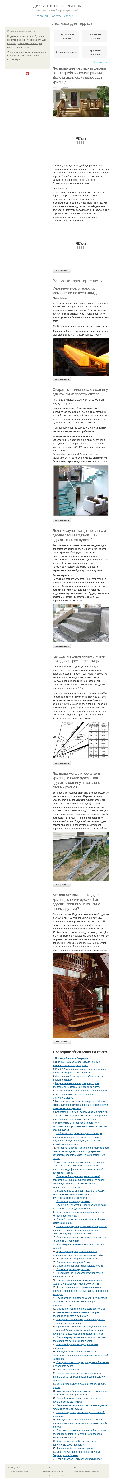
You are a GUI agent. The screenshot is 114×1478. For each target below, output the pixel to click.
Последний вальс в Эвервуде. (71, 1058)
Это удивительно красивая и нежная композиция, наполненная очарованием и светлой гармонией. (80, 1355)
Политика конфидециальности (52, 1471)
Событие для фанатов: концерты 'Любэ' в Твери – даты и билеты (77, 1453)
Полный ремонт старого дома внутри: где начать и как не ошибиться (77, 1399)
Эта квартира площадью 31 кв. (73, 1269)
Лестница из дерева (66, 52)
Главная (42, 16)
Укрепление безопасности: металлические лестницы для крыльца (76, 293)
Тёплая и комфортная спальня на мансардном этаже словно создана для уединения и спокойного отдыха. (80, 1094)
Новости (55, 16)
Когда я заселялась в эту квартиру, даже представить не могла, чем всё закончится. (76, 1085)
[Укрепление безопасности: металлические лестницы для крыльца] (81, 357)
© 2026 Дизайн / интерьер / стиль (20, 1468)
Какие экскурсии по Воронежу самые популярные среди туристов (75, 1442)
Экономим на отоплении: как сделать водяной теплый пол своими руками (80, 1406)
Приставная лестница (95, 36)
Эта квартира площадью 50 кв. (73, 1201)
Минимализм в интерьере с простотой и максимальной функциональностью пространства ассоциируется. (80, 1126)
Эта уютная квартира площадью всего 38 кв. (81, 1308)
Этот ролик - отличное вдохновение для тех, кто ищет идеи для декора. (79, 1321)
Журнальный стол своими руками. (75, 1448)
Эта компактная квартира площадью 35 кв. (80, 1265)
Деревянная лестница (95, 52)
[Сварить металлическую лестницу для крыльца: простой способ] (81, 491)
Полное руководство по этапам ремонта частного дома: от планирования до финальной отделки (79, 1376)
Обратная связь (79, 1468)
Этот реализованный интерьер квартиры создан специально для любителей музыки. (77, 1281)
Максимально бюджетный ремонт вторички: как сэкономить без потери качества (81, 1392)
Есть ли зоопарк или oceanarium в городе (79, 1459)
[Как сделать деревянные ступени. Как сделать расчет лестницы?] (81, 740)
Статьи (68, 16)
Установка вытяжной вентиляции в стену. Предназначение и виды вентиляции (26, 56)
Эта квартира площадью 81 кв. (73, 1262)
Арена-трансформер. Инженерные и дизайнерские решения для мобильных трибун (78, 1253)
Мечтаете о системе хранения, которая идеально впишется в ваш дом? (76, 1313)
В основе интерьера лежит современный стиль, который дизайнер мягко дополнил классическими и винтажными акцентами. (80, 1104)
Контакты (44, 1468)
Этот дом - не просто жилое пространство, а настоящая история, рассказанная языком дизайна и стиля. (81, 1423)
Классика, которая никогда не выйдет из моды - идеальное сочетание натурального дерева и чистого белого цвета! (80, 1434)
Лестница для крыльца (67, 36)
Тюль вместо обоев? (67, 1369)
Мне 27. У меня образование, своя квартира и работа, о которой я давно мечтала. (79, 1070)
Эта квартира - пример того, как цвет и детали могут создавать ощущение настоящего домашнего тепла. (80, 1301)
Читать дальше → (61, 271)
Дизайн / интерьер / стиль (57, 5)
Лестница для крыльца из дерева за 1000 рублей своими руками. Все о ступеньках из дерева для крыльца (79, 75)
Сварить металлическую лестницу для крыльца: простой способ (80, 391)
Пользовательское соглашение (60, 1468)
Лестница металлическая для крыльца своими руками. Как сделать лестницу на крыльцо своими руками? (76, 780)
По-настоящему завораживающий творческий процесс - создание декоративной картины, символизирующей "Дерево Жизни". (80, 1230)
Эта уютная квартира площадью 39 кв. (77, 1258)
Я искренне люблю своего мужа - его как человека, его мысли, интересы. (76, 1063)
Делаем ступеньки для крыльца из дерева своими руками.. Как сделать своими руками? (80, 535)
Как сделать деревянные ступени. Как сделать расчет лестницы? (79, 658)
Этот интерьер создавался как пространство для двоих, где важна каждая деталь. (79, 1339)
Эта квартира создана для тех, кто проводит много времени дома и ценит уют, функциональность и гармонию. (79, 1194)
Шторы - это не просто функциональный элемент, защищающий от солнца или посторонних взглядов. (81, 1290)
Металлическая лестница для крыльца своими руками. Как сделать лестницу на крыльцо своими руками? (76, 902)
